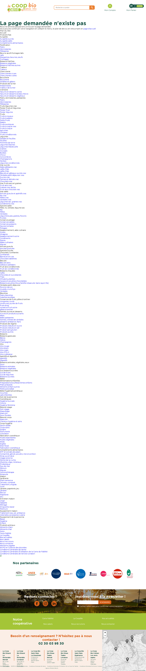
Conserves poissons (8, 224)
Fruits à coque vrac (8, 126)
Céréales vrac (5, 200)
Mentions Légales (7, 546)
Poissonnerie (5, 86)
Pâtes (2, 212)
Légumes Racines (7, 145)
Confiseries (4, 255)
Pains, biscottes (6, 295)
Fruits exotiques (7, 124)
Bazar (2, 519)
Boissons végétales (8, 63)
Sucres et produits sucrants (12, 314)
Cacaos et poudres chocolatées (13, 281)
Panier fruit (5, 110)
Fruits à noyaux (6, 116)
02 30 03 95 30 (51, 643)
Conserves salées (7, 222)
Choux (3, 155)
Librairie (3, 491)
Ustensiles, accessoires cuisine (12, 515)
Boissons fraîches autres (10, 65)
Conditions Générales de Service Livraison (17, 554)
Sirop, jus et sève (7, 456)
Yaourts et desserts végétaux (12, 96)
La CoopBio (5, 535)
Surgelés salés (6, 41)
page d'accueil (89, 29)
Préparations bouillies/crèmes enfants (16, 383)
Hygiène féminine (7, 405)
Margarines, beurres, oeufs (11, 57)
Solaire (3, 430)
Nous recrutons (6, 541)
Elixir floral (4, 446)
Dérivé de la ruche (8, 460)
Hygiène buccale (7, 401)
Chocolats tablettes (8, 259)
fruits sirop (4, 305)
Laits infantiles (6, 395)
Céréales (3, 214)
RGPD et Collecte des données (13, 548)
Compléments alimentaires (11, 43)
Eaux (2, 364)
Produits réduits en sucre (11, 326)
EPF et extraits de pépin (10, 452)
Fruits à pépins (6, 118)
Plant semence (6, 480)
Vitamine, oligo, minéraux (10, 462)
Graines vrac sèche (8, 187)
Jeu (1, 497)
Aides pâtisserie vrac (8, 167)
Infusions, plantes (7, 279)
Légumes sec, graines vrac (11, 202)
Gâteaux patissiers (7, 265)
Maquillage (5, 411)
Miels (2, 316)
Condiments (5, 238)
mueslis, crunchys (7, 289)
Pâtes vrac (4, 198)
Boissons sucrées (7, 377)
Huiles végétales (7, 440)
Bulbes (3, 153)
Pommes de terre (7, 143)
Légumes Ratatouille (9, 147)
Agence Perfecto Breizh (52, 668)
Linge (2, 501)
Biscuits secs (5, 263)
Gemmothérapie (7, 472)
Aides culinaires (6, 242)
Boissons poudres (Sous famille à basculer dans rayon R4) (24, 283)
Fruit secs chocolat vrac (10, 189)
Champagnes (5, 342)
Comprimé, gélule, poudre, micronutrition (18, 454)
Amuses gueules (7, 248)
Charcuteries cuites (8, 76)
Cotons (3, 403)
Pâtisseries (4, 51)
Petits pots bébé (7, 389)
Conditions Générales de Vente (13, 550)
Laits (2, 55)
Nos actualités (6, 537)
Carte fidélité (5, 533)
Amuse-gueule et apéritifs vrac (13, 194)
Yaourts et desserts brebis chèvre (14, 94)
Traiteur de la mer (7, 88)
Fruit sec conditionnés (9, 269)
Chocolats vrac (6, 181)
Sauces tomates (7, 226)
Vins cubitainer (6, 354)
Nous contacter (6, 543)
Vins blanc (4, 348)
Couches (3, 393)
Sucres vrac (5, 177)
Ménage (3, 505)
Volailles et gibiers (7, 82)
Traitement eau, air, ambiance (12, 513)
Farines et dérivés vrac (9, 179)
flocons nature (6, 287)
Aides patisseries (7, 318)
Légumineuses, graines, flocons (13, 216)
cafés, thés (4, 169)
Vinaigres (4, 234)
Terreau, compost (7, 482)
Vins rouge (4, 346)
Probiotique (5, 464)
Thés (2, 277)
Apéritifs (3, 358)
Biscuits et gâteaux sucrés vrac (13, 173)
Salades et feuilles (7, 139)
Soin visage (4, 409)
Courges (3, 151)
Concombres (5, 157)
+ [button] (105, 632)
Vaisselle (3, 503)
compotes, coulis (7, 301)
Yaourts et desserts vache (11, 92)
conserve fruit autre (8, 307)
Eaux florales (5, 415)
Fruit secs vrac (6, 185)
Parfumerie (5, 432)
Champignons (6, 159)
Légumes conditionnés (9, 163)
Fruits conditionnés (8, 135)
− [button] (105, 635)
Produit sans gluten (8, 330)
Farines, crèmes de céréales (11, 320)
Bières (2, 338)
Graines (3, 149)
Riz (1, 210)
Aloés (2, 442)
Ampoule (4, 474)
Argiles (3, 444)
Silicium (3, 468)
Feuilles (3, 141)
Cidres (2, 340)
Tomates (3, 133)
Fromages (4, 59)
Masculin (4, 413)
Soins (2, 531)
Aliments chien (6, 527)
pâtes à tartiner (6, 310)
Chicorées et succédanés (10, 275)
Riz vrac (3, 196)
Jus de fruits (5, 373)
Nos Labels (4, 539)
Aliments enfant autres (10, 387)
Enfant (3, 523)
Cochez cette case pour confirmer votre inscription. (101, 606)
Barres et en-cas (7, 257)
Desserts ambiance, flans (10, 322)
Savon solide (5, 425)
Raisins (3, 122)
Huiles (2, 232)
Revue (3, 493)
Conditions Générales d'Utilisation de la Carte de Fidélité (23, 552)
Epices (2, 240)
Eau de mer (5, 466)
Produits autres (6, 332)
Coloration (4, 434)
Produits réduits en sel (9, 328)
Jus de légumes (7, 375)
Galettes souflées (7, 297)
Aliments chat (6, 529)
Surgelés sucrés (7, 39)
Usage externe (6, 458)
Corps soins (4, 428)
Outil (2, 487)
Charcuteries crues (8, 73)
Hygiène (3, 521)
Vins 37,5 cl (4, 352)
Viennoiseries (5, 49)
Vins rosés (4, 350)
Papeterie (4, 495)
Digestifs (3, 360)
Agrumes (4, 130)
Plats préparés (6, 385)
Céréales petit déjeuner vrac (12, 175)
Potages (3, 228)
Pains (2, 47)
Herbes (3, 161)
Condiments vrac (7, 204)
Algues (3, 244)
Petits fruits (5, 120)
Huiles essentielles (8, 438)
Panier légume (6, 112)
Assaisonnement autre (9, 236)
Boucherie (4, 80)
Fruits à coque (6, 128)
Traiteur (3, 69)
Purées (3, 218)
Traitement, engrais (8, 484)
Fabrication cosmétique (10, 448)
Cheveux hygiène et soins (11, 421)
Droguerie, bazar (7, 507)
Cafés (2, 273)
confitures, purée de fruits (11, 303)
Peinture (4, 509)
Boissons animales (7, 366)
